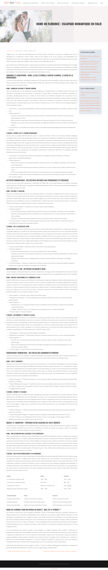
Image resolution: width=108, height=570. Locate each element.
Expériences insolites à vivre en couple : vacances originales (59, 551)
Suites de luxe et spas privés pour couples (19, 551)
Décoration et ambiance (78, 3)
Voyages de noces (93, 3)
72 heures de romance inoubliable (90, 98)
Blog (102, 3)
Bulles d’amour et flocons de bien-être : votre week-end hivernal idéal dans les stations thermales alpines (90, 103)
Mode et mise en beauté (47, 3)
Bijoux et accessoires (63, 3)
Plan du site (54, 569)
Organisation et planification (30, 3)
